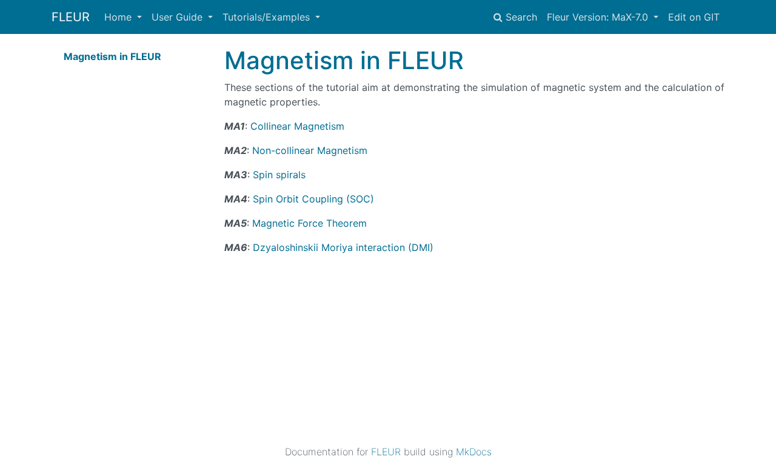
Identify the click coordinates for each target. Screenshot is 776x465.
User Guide (179, 17)
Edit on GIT (694, 17)
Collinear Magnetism (297, 126)
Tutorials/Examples (267, 17)
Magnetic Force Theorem (309, 223)
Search (520, 17)
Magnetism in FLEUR (112, 56)
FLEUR (71, 17)
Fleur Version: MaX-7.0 (599, 17)
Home (119, 17)
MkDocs (474, 452)
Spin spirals (279, 175)
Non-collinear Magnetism (309, 150)
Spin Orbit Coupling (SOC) (313, 199)
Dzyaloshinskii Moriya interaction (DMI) (343, 247)
